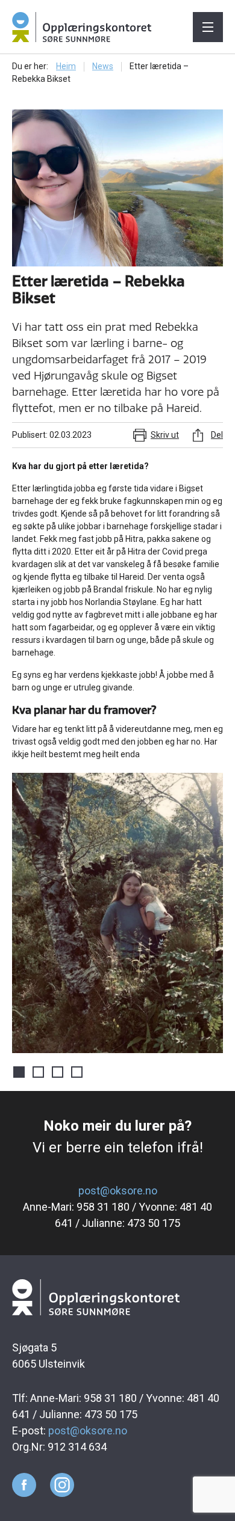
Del (217, 435)
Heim (66, 66)
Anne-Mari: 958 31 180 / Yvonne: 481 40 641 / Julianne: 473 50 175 (117, 1214)
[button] (212, 913)
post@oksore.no (117, 1190)
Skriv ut (165, 435)
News (102, 66)
